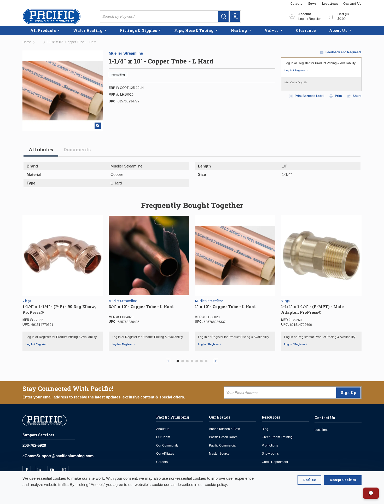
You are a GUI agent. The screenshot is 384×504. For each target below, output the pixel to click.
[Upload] (235, 16)
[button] (178, 361)
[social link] (28, 470)
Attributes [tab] (41, 149)
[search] (223, 16)
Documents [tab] (77, 149)
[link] (223, 16)
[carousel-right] (216, 361)
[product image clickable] (62, 255)
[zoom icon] (98, 126)
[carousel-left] (168, 361)
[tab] (41, 152)
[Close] (309, 480)
